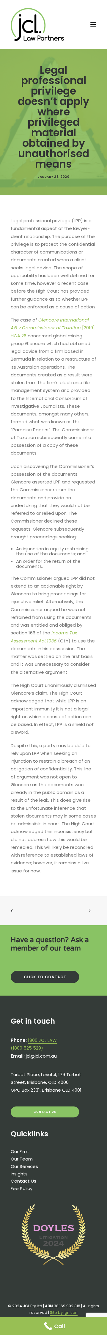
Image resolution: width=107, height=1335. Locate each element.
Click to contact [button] (45, 976)
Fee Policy (21, 1188)
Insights (19, 1174)
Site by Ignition (64, 1312)
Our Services (24, 1166)
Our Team (22, 1159)
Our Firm (20, 1151)
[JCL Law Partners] (37, 24)
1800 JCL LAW (42, 1040)
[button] (93, 24)
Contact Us (23, 1181)
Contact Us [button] (45, 1112)
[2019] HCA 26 (53, 328)
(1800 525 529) (27, 1048)
